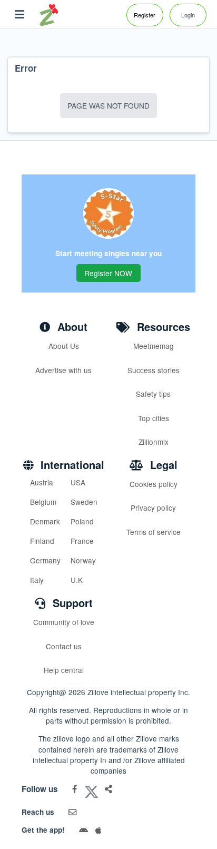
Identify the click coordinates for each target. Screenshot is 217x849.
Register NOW (108, 273)
